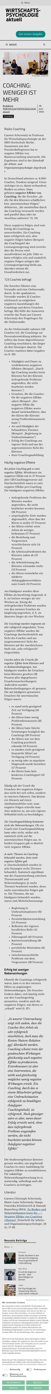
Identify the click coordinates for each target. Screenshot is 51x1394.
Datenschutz (31, 1300)
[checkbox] (5, 1369)
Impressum (44, 1300)
